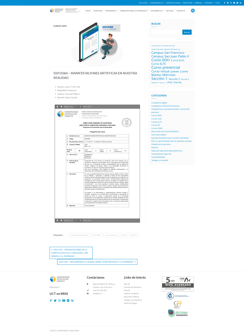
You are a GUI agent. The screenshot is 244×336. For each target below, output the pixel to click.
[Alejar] (76, 106)
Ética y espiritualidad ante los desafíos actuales (171, 141)
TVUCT (217, 3)
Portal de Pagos (130, 303)
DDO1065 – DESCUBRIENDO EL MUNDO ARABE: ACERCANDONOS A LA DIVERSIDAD (96, 262)
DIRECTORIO (188, 3)
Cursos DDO (156, 115)
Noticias (154, 147)
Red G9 (127, 284)
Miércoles (169, 74)
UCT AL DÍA (143, 3)
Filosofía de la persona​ (161, 144)
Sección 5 (162, 83)
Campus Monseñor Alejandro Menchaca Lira (165, 49)
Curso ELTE (158, 63)
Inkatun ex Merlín (131, 293)
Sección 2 (174, 79)
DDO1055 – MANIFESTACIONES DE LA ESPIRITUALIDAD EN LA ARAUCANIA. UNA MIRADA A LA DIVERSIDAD (69, 252)
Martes (156, 74)
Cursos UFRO (156, 128)
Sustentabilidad (158, 157)
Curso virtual (160, 71)
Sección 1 (133, 235)
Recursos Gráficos (131, 296)
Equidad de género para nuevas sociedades (170, 138)
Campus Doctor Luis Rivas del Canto (163, 46)
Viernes (178, 82)
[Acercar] (80, 106)
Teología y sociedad (159, 160)
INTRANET (209, 3)
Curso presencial (111, 235)
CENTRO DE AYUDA (173, 3)
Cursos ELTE (156, 122)
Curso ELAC (178, 60)
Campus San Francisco (167, 52)
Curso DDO (97, 235)
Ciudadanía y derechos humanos (165, 106)
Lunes (124, 235)
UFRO (169, 82)
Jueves (175, 71)
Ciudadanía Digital (159, 102)
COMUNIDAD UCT (157, 3)
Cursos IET (155, 125)
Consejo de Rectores (132, 287)
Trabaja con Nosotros (133, 300)
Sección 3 (185, 79)
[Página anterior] (57, 106)
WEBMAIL (199, 3)
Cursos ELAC (156, 119)
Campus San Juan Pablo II (79, 235)
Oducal (127, 290)
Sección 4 (154, 82)
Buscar (156, 24)
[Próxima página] (61, 106)
